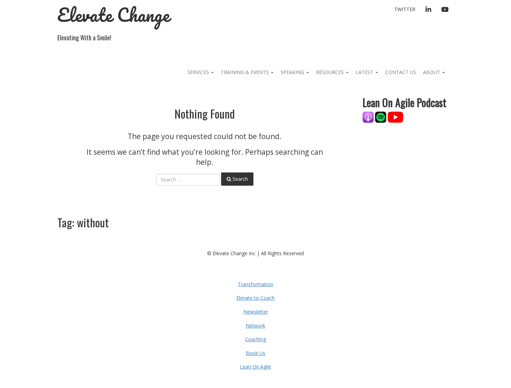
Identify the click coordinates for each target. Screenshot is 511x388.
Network (255, 325)
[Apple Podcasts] (369, 116)
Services (198, 72)
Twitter (404, 9)
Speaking (293, 72)
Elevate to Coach (255, 297)
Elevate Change (113, 15)
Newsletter (255, 311)
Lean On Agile (255, 366)
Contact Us (400, 72)
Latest (365, 72)
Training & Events (245, 72)
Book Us (255, 353)
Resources (330, 72)
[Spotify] (380, 116)
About (432, 72)
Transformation (255, 284)
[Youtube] (395, 116)
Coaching (255, 339)
